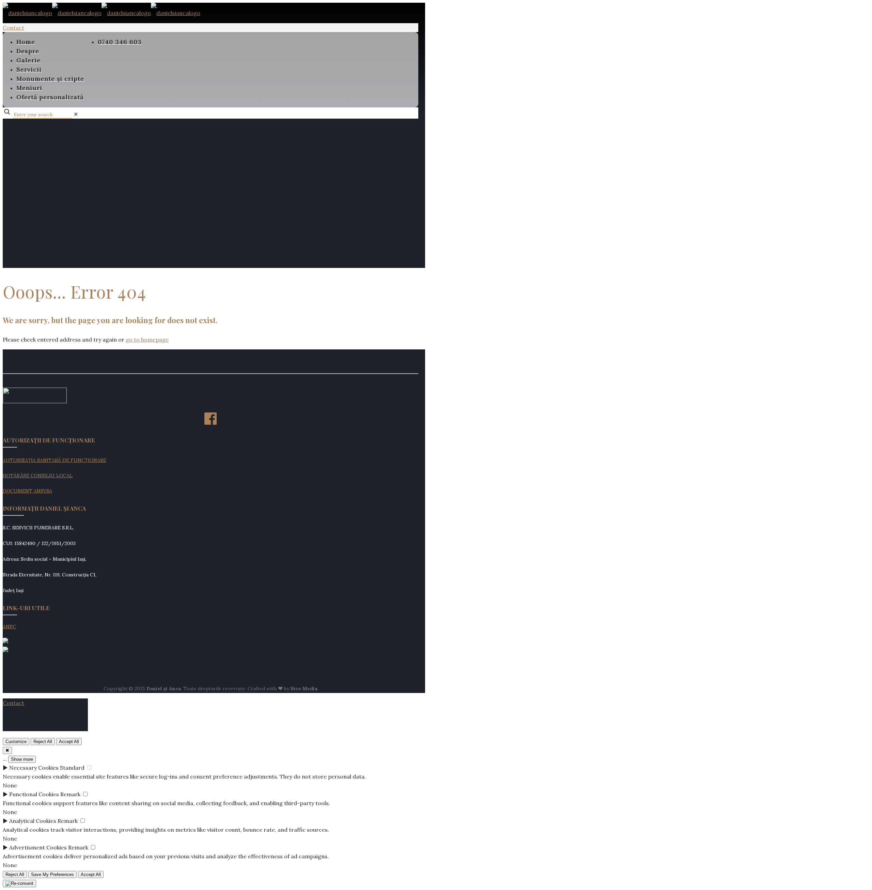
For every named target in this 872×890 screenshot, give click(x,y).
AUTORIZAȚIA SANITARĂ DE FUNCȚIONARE (54, 460)
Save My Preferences (52, 874)
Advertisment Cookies (38, 847)
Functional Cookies (34, 794)
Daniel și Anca (163, 688)
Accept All (69, 741)
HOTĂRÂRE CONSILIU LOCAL (38, 475)
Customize (16, 741)
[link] (76, 114)
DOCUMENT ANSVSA (27, 491)
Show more (22, 759)
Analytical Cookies (32, 820)
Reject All (42, 741)
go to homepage (147, 339)
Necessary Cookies (34, 767)
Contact (13, 27)
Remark (70, 794)
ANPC (9, 626)
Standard (72, 767)
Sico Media (304, 688)
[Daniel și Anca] (101, 13)
